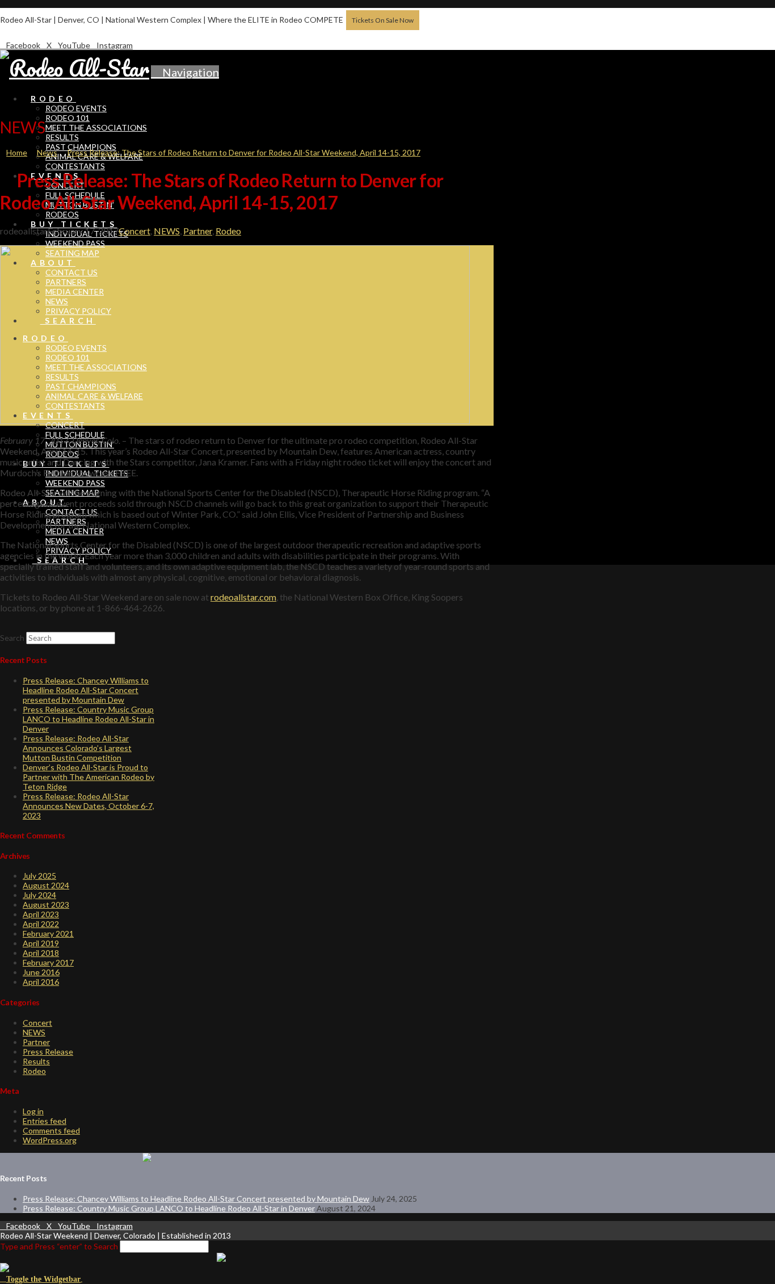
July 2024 (39, 895)
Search (12, 638)
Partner (197, 230)
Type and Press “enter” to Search (59, 1246)
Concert (134, 230)
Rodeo (228, 230)
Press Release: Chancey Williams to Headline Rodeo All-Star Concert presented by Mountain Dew (86, 689)
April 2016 (41, 982)
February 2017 (48, 962)
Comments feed (51, 1130)
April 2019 (41, 943)
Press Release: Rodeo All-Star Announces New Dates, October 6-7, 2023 (88, 805)
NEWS (167, 230)
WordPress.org (50, 1140)
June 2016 (41, 972)
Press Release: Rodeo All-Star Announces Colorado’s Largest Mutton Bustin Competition (77, 747)
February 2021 (48, 933)
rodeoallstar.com (243, 596)
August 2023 (46, 904)
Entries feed (44, 1121)
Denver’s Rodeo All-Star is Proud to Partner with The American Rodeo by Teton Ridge (88, 776)
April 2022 (41, 924)
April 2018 (41, 953)
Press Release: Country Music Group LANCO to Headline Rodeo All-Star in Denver (88, 718)
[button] (185, 72)
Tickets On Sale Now (383, 20)
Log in (33, 1111)
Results (36, 1061)
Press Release (48, 1051)
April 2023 (41, 914)
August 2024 (46, 885)
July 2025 (39, 875)
